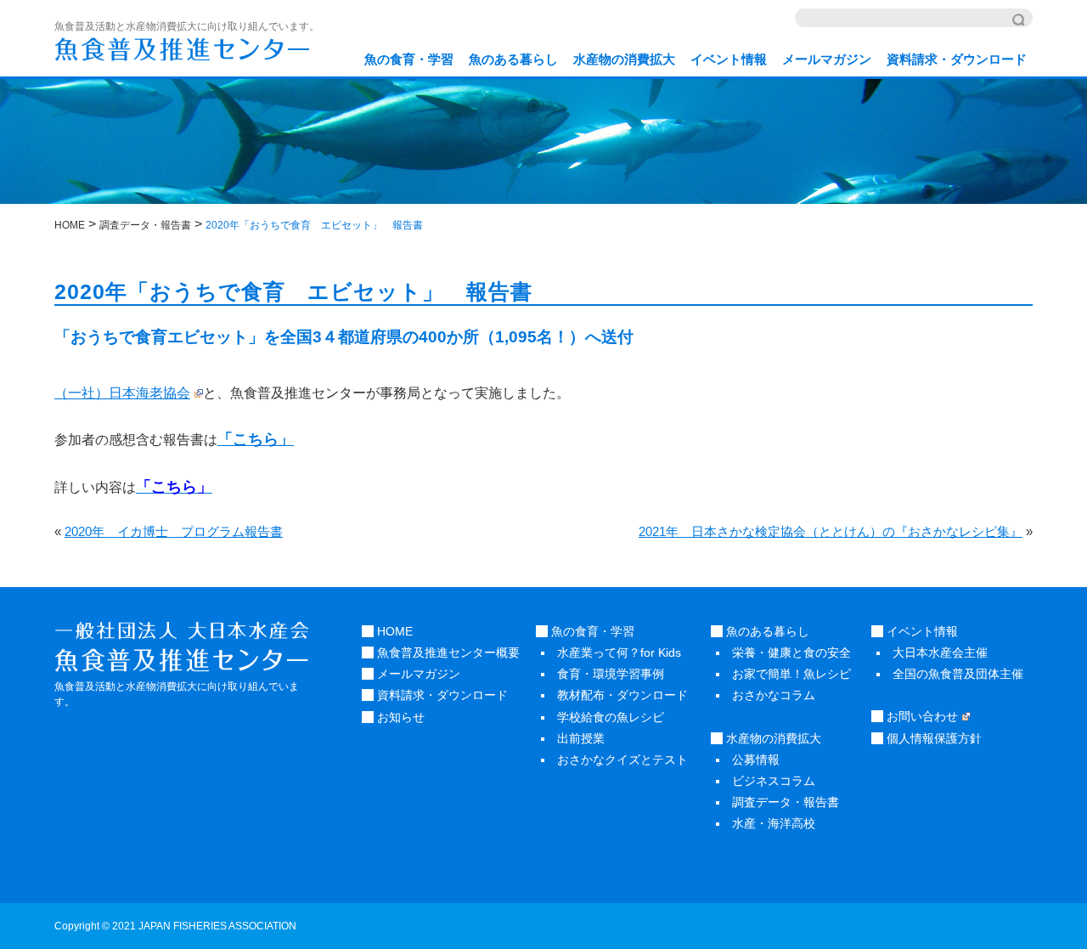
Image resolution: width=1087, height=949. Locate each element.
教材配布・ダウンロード (622, 695)
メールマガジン (826, 59)
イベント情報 (728, 59)
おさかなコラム (773, 695)
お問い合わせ (920, 716)
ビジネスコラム (773, 781)
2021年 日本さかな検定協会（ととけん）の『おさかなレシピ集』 (830, 531)
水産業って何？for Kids (619, 652)
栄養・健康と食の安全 (791, 652)
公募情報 (756, 759)
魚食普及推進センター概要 (447, 652)
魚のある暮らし (513, 59)
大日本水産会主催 (940, 652)
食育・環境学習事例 (610, 674)
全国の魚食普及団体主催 (958, 674)
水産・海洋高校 (773, 823)
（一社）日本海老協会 (122, 393)
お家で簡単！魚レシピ (791, 674)
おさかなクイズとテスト (622, 759)
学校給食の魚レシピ (610, 717)
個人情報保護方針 (932, 738)
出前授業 (581, 738)
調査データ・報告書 (785, 802)
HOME (393, 631)
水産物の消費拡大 (624, 59)
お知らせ (399, 717)
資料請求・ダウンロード (957, 59)
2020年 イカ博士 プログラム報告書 (174, 531)
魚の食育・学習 (408, 59)
